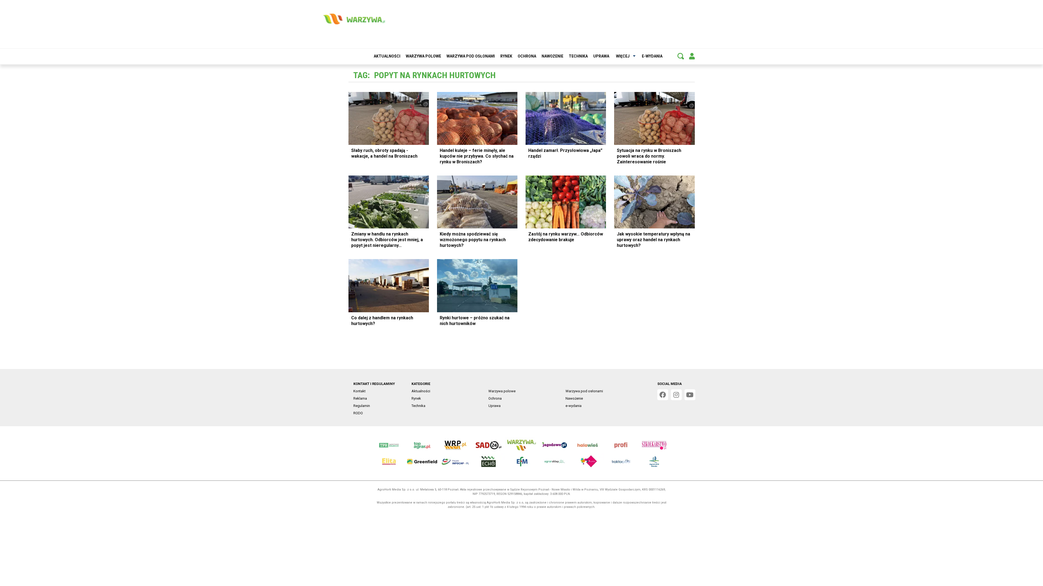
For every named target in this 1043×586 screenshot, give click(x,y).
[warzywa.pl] (354, 19)
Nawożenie (552, 56)
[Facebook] (662, 394)
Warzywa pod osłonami (471, 56)
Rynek (506, 56)
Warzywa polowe (423, 56)
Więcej (623, 56)
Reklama (360, 398)
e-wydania (652, 56)
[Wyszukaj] (680, 56)
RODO (358, 413)
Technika (578, 56)
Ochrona (527, 56)
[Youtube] (689, 394)
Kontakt (359, 391)
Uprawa (601, 56)
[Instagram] (676, 394)
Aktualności (387, 56)
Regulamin (361, 406)
